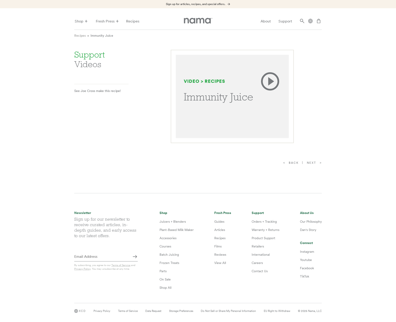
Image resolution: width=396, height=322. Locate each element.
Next (311, 162)
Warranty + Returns (265, 230)
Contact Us (260, 271)
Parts (163, 271)
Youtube (306, 260)
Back (294, 162)
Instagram (307, 251)
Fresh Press (105, 21)
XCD (82, 311)
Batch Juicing (169, 254)
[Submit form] (135, 257)
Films (218, 246)
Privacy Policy (82, 268)
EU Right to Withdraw (277, 311)
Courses (165, 246)
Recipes (132, 21)
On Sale (165, 279)
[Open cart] (319, 21)
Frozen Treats (169, 263)
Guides (219, 221)
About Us (307, 213)
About (266, 21)
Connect (306, 243)
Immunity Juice (102, 35)
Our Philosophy (311, 221)
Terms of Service (120, 265)
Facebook (307, 268)
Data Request (153, 311)
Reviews (220, 254)
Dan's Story (308, 230)
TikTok (304, 276)
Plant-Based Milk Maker (177, 230)
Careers (257, 263)
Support (285, 21)
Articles (219, 230)
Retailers (258, 246)
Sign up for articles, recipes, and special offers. (195, 4)
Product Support (263, 238)
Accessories (168, 238)
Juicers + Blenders (173, 221)
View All (220, 263)
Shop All (165, 287)
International (261, 254)
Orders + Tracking (264, 221)
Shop (79, 21)
